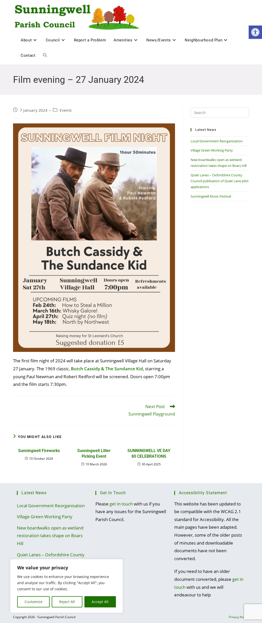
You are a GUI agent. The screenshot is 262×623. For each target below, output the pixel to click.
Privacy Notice (239, 617)
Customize (33, 601)
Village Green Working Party (212, 150)
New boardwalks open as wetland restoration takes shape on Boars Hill (50, 535)
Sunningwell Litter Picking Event (94, 453)
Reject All (67, 601)
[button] (255, 32)
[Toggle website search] (45, 55)
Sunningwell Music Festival (211, 196)
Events (66, 110)
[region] (66, 586)
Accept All (100, 601)
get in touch (121, 504)
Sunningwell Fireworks (39, 450)
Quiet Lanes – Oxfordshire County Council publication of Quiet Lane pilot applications (220, 181)
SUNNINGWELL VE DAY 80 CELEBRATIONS (148, 453)
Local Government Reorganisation (217, 141)
